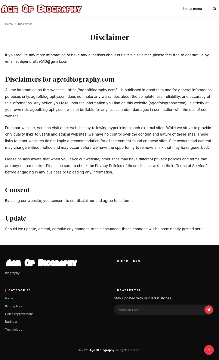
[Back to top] (209, 350)
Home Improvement (19, 314)
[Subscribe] (208, 309)
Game (9, 298)
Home (9, 23)
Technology (13, 329)
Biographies (13, 306)
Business (11, 321)
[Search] (214, 8)
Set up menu (192, 9)
